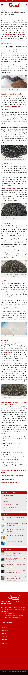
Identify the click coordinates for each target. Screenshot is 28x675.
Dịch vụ (5, 498)
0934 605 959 (19, 615)
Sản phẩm (5, 630)
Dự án (4, 633)
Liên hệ (4, 639)
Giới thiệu (5, 628)
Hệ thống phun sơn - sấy (10, 504)
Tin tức (3, 10)
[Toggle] (26, 498)
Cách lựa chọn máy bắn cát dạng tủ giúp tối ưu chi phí (16, 559)
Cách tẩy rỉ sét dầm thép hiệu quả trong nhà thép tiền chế (16, 577)
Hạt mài (5, 501)
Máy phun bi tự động (9, 507)
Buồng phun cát (8, 495)
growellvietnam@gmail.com (16, 617)
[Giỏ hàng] (26, 5)
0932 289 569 (10, 615)
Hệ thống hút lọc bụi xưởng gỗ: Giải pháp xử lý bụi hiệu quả (16, 552)
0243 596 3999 (10, 613)
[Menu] (2, 5)
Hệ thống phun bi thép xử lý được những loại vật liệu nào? (16, 571)
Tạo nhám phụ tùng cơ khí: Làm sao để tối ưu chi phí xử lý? (15, 565)
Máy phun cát (7, 510)
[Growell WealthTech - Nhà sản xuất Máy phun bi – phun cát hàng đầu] (14, 5)
